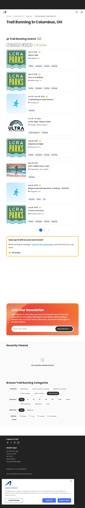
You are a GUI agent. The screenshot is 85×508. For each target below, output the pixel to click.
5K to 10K (9, 456)
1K (28, 399)
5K (34, 399)
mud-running (25, 393)
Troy (32, 416)
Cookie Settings (13, 500)
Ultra (48, 404)
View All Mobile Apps (13, 461)
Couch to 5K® (11, 454)
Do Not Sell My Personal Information (19, 474)
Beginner (30, 410)
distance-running (59, 389)
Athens (23, 416)
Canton (41, 416)
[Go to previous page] (36, 230)
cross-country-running (40, 389)
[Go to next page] (48, 230)
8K (40, 399)
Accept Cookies (64, 500)
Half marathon (25, 404)
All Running (24, 389)
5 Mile (68, 399)
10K (46, 399)
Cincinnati (52, 416)
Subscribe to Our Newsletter (16, 469)
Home (8, 16)
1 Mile (60, 399)
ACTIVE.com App (12, 451)
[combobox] (13, 45)
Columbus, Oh (18, 16)
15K (53, 399)
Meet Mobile (10, 459)
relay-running (39, 393)
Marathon (38, 404)
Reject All (49, 500)
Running (29, 16)
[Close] (71, 481)
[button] (27, 45)
